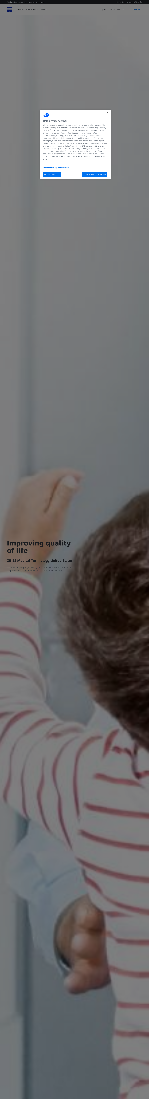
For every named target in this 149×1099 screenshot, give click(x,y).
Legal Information (62, 168)
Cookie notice (49, 168)
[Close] (107, 112)
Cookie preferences (52, 174)
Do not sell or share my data (94, 174)
